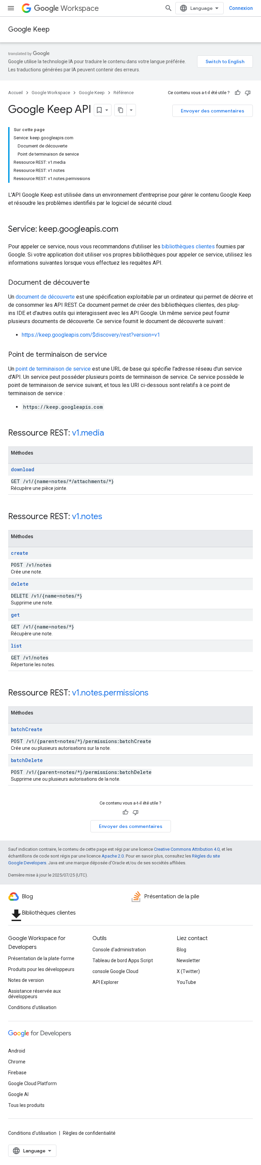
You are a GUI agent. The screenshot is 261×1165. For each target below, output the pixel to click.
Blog (181, 949)
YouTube (186, 982)
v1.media (88, 433)
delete (20, 584)
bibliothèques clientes (188, 246)
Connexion (241, 8)
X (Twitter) (188, 971)
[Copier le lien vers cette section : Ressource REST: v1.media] (111, 433)
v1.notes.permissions (110, 693)
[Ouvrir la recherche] (168, 8)
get (15, 615)
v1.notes (87, 516)
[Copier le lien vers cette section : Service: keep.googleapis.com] (125, 230)
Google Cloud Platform (32, 1083)
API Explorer (105, 982)
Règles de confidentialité (89, 1133)
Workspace (79, 8)
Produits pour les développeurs (41, 969)
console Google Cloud (115, 971)
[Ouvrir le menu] (11, 8)
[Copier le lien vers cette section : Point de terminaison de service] (114, 355)
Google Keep (29, 29)
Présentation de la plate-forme (41, 958)
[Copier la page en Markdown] (121, 110)
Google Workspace (51, 92)
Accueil (15, 92)
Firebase (17, 1072)
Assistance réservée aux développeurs (34, 993)
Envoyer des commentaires (212, 111)
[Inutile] (248, 93)
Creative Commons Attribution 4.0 (187, 849)
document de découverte (45, 297)
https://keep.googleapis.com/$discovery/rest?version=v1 (91, 335)
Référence (124, 92)
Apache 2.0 (113, 856)
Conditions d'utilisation (32, 1007)
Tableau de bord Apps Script (122, 960)
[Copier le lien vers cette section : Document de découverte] (96, 283)
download (22, 469)
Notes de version (26, 980)
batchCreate (26, 729)
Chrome (16, 1061)
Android (16, 1051)
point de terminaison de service (53, 369)
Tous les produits (26, 1105)
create (19, 553)
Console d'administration (119, 949)
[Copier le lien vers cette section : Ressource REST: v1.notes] (109, 517)
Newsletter (188, 960)
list (16, 645)
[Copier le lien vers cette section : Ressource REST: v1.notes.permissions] (155, 693)
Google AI (18, 1094)
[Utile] (237, 93)
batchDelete (27, 760)
